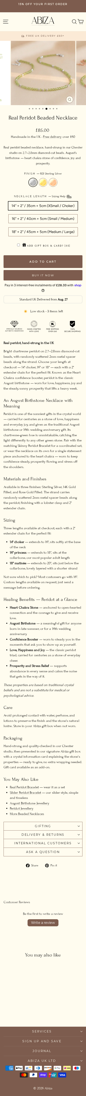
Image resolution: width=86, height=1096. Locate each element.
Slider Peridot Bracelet (25, 793)
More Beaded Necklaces (27, 814)
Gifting (43, 826)
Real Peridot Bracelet (24, 787)
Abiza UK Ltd (42, 1061)
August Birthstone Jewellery (29, 803)
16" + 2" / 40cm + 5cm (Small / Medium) (43, 219)
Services (42, 1031)
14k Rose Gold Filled (53, 182)
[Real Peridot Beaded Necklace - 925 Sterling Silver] (13, 1011)
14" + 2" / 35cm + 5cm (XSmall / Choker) (43, 206)
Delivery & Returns (43, 835)
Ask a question (43, 852)
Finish (43, 173)
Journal (42, 1051)
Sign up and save (41, 1041)
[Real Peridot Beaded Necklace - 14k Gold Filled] (18, 1011)
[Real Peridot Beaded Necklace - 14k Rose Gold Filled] (23, 1011)
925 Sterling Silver (33, 182)
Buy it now (43, 275)
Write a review (43, 923)
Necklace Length (40, 196)
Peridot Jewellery (21, 808)
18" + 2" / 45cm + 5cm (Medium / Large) (43, 232)
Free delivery (52, 137)
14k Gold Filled (43, 182)
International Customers (43, 843)
